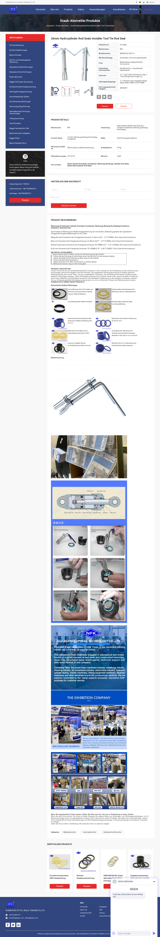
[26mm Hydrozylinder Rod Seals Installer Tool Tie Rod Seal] (72, 64)
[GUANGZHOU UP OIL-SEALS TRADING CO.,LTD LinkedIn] (144, 2)
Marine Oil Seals (15, 55)
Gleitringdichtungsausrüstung (20, 92)
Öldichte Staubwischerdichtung (85, 877)
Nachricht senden (68, 206)
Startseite (50, 26)
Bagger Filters (14, 138)
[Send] (154, 933)
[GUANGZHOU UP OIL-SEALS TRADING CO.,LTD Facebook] (136, 2)
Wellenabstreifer (69, 832)
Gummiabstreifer (89, 832)
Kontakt (82, 916)
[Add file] (113, 933)
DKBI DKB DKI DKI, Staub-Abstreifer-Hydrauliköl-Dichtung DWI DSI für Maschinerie (113, 878)
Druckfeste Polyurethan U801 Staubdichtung (59, 877)
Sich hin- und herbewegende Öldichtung (20, 61)
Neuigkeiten (103, 907)
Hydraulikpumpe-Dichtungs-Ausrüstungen (19, 112)
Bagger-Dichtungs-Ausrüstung (21, 82)
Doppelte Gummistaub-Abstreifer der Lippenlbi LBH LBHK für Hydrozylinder (139, 878)
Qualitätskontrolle (85, 913)
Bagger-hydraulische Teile (19, 128)
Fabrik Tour (83, 910)
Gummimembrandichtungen (20, 102)
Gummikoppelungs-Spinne (19, 97)
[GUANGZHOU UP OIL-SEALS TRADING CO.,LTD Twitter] (140, 2)
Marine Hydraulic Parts (17, 143)
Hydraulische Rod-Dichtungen (20, 72)
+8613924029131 (24, 193)
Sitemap (102, 913)
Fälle (100, 910)
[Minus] (154, 881)
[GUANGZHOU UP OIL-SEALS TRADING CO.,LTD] (13, 9)
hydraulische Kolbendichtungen (21, 67)
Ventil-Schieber (15, 123)
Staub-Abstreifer (62, 26)
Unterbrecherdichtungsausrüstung (22, 87)
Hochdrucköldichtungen (18, 50)
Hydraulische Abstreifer (112, 832)
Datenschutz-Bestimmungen (107, 916)
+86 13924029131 (29, 189)
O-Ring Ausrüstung (16, 118)
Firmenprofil (83, 907)
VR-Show (133, 9)
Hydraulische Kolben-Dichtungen (64, 285)
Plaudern (25, 200)
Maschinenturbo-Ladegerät (19, 133)
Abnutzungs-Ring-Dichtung (19, 106)
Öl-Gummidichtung (16, 45)
